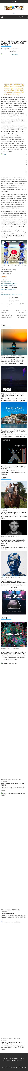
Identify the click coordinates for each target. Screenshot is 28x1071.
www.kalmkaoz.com (6, 281)
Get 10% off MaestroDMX (14, 590)
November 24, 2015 (6, 779)
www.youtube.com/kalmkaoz (8, 289)
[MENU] (26, 17)
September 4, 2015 (6, 1038)
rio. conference (4, 305)
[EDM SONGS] (2, 17)
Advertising (15, 1060)
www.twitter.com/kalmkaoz (8, 285)
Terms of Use (7, 1058)
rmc (9, 305)
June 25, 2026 (5, 429)
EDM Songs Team (15, 48)
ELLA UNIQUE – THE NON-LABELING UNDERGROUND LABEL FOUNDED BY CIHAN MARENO (21, 314)
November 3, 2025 (6, 536)
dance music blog (6, 304)
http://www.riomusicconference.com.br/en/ (11, 294)
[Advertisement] (14, 28)
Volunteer (8, 1060)
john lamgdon (19, 304)
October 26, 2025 (6, 577)
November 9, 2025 (6, 508)
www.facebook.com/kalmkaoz (8, 283)
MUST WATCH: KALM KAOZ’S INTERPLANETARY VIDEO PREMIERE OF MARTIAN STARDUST (6, 314)
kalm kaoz (24, 304)
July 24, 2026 (5, 355)
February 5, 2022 (6, 648)
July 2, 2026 (4, 393)
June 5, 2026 (5, 465)
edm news (12, 304)
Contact (22, 1060)
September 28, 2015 (6, 909)
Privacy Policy (15, 1058)
